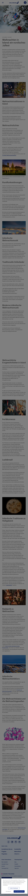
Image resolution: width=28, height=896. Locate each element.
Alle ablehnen (8, 891)
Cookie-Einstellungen (14, 888)
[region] (14, 886)
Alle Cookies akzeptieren (19, 891)
